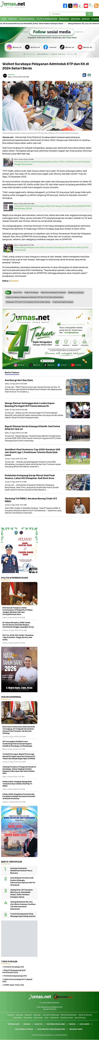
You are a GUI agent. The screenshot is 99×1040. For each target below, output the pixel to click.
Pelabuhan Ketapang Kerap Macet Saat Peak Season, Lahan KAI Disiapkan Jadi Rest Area (30, 477)
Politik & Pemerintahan (47, 19)
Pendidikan (64, 19)
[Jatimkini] (62, 999)
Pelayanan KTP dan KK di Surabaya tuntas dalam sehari (28, 302)
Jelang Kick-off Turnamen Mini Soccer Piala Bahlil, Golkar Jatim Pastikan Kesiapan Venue (21, 893)
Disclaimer (84, 1024)
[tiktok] (81, 7)
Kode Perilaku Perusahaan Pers (51, 1029)
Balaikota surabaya (75, 292)
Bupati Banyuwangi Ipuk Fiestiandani (14, 971)
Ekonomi (86, 19)
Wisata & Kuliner (66, 1018)
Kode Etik (38, 1024)
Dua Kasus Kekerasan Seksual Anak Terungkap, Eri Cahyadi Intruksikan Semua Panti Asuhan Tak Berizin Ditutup (19, 730)
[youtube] (86, 7)
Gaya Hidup (38, 1018)
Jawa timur (17, 292)
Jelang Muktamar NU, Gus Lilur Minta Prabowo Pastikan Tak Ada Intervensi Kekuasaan (23, 905)
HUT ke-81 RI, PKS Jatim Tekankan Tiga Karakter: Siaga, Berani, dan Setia (18, 637)
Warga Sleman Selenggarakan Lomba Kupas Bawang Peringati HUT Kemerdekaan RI (29, 404)
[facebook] (65, 7)
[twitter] (70, 7)
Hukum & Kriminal (27, 19)
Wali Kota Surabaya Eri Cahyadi (53, 292)
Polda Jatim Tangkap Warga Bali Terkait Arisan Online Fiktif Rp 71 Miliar (17, 783)
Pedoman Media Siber (55, 1024)
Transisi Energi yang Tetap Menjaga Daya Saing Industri (22, 915)
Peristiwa (12, 19)
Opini (46, 1018)
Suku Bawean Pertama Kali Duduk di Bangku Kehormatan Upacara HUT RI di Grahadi (22, 881)
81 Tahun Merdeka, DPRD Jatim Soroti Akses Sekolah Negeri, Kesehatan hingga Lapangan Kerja (18, 624)
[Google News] (91, 7)
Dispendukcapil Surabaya (63, 302)
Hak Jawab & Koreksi (24, 1029)
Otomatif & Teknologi (50, 1015)
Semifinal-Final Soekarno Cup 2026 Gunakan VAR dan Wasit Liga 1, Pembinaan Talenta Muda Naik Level (32, 452)
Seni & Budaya (80, 1018)
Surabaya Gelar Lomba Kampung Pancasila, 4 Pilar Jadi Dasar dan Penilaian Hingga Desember (52, 163)
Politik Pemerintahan (68, 1015)
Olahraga (37, 1015)
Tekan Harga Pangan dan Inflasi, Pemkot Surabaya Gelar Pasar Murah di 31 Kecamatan (51, 248)
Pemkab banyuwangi (15, 976)
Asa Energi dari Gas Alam (19, 380)
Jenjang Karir (75, 1029)
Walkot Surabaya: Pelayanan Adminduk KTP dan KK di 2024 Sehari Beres (34, 297)
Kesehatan (75, 19)
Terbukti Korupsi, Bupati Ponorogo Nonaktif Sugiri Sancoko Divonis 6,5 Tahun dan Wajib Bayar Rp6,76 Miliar (19, 756)
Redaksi (11, 74)
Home (4, 19)
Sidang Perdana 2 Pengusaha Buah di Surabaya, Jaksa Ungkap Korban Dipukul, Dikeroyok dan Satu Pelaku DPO (19, 770)
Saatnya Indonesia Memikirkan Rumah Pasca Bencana (21, 870)
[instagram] (76, 7)
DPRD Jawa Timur (14, 985)
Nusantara (28, 1018)
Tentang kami (13, 1024)
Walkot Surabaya (31, 292)
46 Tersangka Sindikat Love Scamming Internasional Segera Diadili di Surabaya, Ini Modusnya (17, 743)
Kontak (72, 1024)
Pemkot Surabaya (14, 967)
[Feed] (96, 7)
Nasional (28, 1015)
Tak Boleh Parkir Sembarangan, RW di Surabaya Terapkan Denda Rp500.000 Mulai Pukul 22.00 (52, 207)
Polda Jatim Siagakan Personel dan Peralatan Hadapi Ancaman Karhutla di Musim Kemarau (19, 796)
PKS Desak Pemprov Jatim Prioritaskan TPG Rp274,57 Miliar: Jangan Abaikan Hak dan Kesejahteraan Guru (18, 611)
